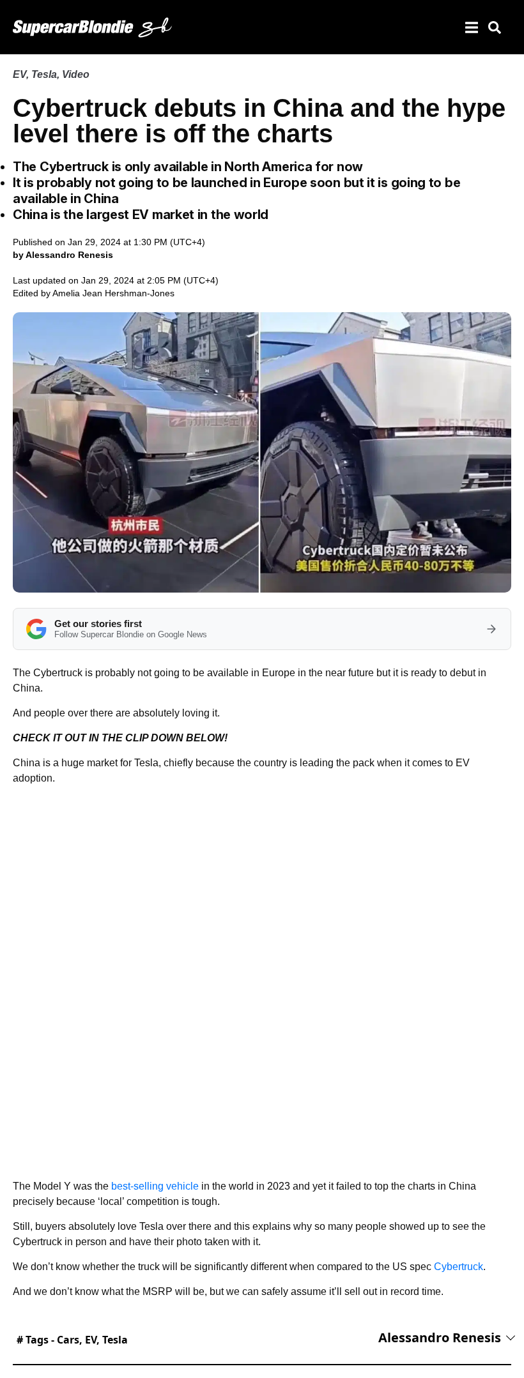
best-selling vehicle (155, 1186)
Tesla (44, 74)
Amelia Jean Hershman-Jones (113, 293)
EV (19, 74)
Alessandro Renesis (439, 1337)
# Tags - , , (72, 1340)
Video (75, 74)
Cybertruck (458, 1266)
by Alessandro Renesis (63, 255)
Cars (68, 1340)
